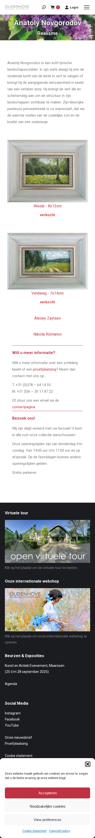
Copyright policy (59, 831)
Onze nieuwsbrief (18, 737)
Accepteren (47, 793)
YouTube (12, 725)
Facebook (12, 719)
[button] (87, 764)
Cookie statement (34, 831)
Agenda (11, 684)
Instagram (13, 713)
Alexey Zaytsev (47, 318)
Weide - (48, 206)
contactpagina (23, 407)
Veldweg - (47, 293)
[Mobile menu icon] (86, 7)
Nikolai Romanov (47, 334)
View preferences (47, 820)
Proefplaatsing (16, 743)
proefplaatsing (44, 369)
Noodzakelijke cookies (48, 806)
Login (74, 7)
